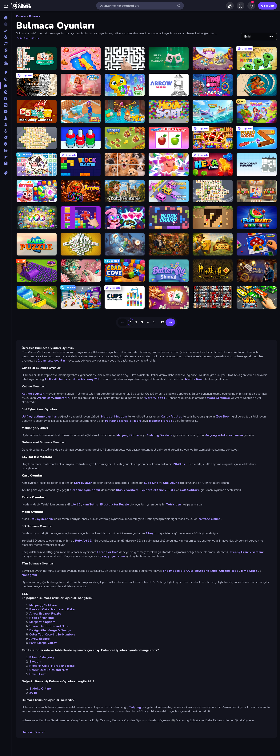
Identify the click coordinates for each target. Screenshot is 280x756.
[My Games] (240, 6)
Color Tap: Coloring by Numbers (52, 634)
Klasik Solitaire (127, 490)
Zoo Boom (223, 416)
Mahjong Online (127, 435)
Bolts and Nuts (206, 571)
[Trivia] (5, 163)
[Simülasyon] (5, 131)
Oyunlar (21, 16)
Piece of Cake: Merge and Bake (52, 609)
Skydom (35, 661)
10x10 (75, 504)
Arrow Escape (39, 639)
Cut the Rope (228, 571)
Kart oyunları (83, 483)
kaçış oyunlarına (113, 556)
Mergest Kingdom (114, 416)
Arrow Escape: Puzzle (45, 614)
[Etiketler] (5, 173)
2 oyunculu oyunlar (51, 360)
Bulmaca (34, 16)
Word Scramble (218, 398)
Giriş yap (267, 6)
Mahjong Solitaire (160, 435)
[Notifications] (251, 6)
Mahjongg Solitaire (43, 605)
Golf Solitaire (190, 490)
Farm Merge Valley (43, 643)
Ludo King (151, 483)
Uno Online (171, 483)
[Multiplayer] (5, 56)
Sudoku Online (40, 689)
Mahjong (135, 707)
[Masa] (5, 118)
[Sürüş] (5, 150)
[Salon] (5, 124)
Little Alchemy (56, 379)
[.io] (5, 92)
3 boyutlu (152, 533)
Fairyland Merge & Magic (123, 421)
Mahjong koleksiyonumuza (224, 435)
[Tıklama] (5, 157)
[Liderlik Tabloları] (5, 63)
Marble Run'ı (194, 379)
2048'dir (179, 464)
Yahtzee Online (209, 519)
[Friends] (230, 6)
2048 (33, 693)
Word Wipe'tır (154, 398)
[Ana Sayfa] (5, 17)
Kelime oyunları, (33, 394)
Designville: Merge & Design (50, 630)
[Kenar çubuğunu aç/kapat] (6, 5)
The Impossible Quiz (178, 571)
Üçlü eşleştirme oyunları (39, 416)
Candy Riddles (171, 416)
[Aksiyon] (5, 72)
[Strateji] (5, 144)
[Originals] (5, 50)
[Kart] (5, 98)
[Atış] (5, 79)
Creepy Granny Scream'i (247, 552)
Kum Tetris (90, 504)
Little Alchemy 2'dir (86, 379)
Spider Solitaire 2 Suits (158, 490)
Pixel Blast (37, 674)
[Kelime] (5, 105)
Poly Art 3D (83, 541)
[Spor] (5, 137)
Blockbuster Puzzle (114, 504)
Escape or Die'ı (107, 552)
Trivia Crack (249, 571)
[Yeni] (5, 30)
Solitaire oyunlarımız (85, 490)
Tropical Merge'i (160, 421)
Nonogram (29, 575)
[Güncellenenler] (5, 43)
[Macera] (5, 111)
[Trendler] (5, 37)
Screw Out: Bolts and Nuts (49, 626)
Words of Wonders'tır (53, 398)
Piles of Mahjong (41, 618)
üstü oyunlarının (41, 519)
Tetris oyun (174, 504)
